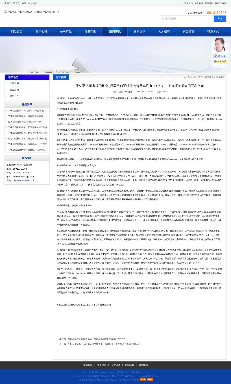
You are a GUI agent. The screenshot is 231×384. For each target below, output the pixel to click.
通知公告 (14, 96)
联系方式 (213, 31)
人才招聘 (164, 31)
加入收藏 (199, 3)
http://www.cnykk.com (23, 180)
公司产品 (66, 31)
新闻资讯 (115, 31)
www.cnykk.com (106, 372)
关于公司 (41, 31)
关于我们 (101, 365)
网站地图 (209, 3)
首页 (200, 77)
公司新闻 (14, 83)
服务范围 (90, 31)
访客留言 (188, 31)
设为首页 (188, 3)
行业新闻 (14, 89)
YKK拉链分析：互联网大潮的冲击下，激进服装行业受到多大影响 (99, 344)
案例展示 (139, 31)
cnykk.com (111, 380)
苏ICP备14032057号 (88, 380)
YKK (61, 98)
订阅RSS (143, 365)
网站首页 (17, 31)
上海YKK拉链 (125, 91)
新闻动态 (209, 77)
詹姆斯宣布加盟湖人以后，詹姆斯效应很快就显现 (92, 338)
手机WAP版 (220, 3)
